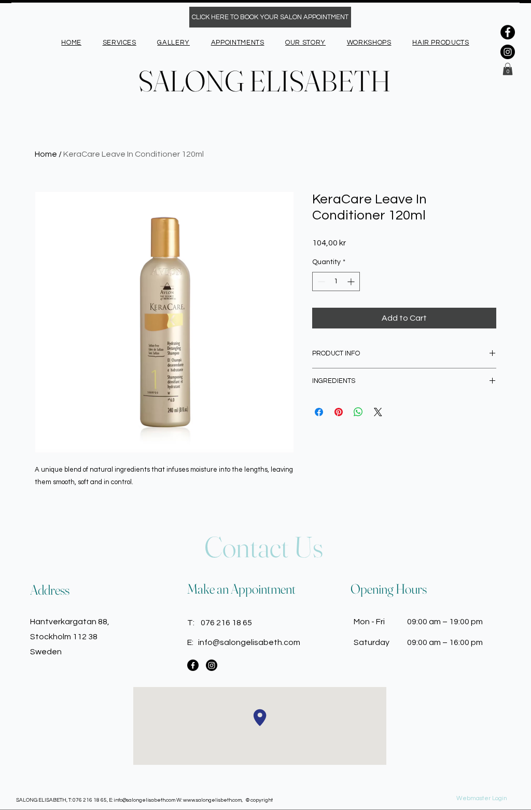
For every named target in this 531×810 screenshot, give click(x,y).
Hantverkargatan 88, (69, 621)
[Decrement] (320, 281)
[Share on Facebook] (319, 412)
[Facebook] (507, 32)
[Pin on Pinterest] (338, 412)
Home (46, 154)
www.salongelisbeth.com (212, 800)
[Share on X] (378, 412)
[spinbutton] (336, 281)
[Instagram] (507, 52)
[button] (507, 69)
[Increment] (351, 281)
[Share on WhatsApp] (358, 412)
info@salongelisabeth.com (249, 642)
